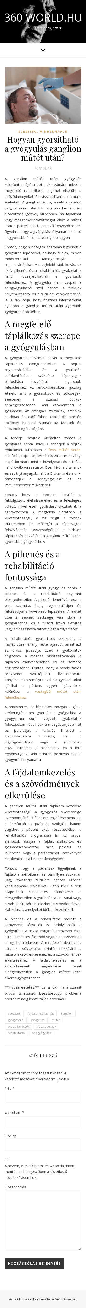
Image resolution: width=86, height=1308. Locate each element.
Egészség (27, 132)
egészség (14, 1013)
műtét (56, 1020)
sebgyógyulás (41, 1033)
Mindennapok (54, 132)
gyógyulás (37, 1020)
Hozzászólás (15, 1186)
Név (9, 1088)
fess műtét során (65, 449)
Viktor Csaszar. (66, 1299)
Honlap (10, 1135)
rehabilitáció (16, 1033)
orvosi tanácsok (18, 1026)
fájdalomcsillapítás (41, 1013)
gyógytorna (15, 1020)
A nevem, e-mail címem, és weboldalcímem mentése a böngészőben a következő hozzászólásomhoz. (40, 1171)
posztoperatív (46, 1026)
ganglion (67, 1013)
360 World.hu (43, 17)
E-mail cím (14, 1112)
